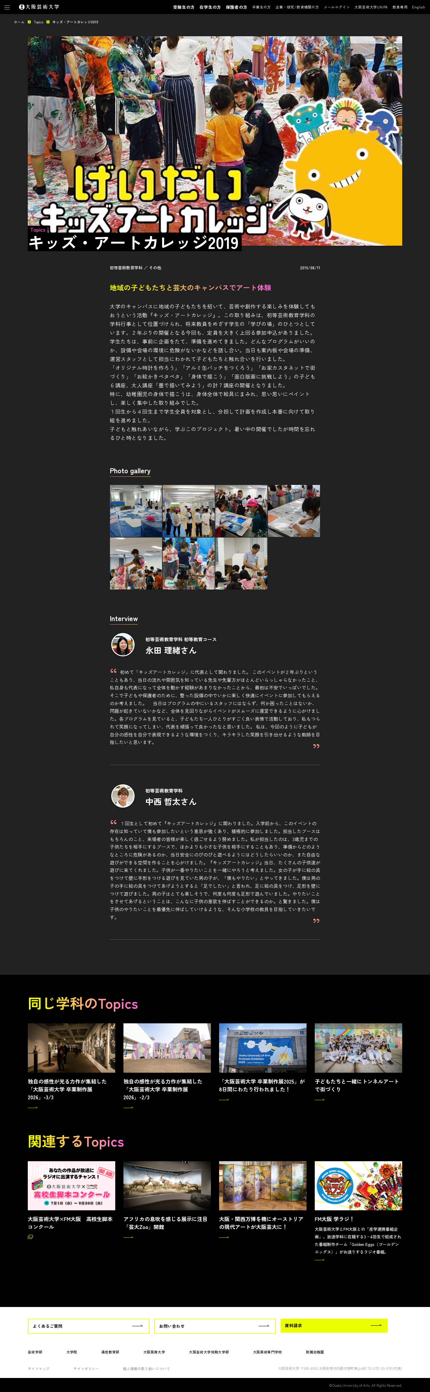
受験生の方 (184, 7)
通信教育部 (110, 1351)
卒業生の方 (261, 6)
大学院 (71, 1351)
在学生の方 (210, 7)
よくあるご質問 (48, 1326)
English (418, 6)
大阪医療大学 (154, 1351)
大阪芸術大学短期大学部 (209, 1351)
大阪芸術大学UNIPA (371, 6)
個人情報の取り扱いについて (146, 1368)
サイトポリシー (86, 1368)
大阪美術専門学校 (267, 1351)
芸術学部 (35, 1351)
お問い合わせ (172, 1326)
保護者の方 (236, 7)
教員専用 (400, 6)
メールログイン (337, 6)
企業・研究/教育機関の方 (297, 6)
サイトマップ (38, 1368)
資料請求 (293, 1325)
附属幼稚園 (315, 1351)
